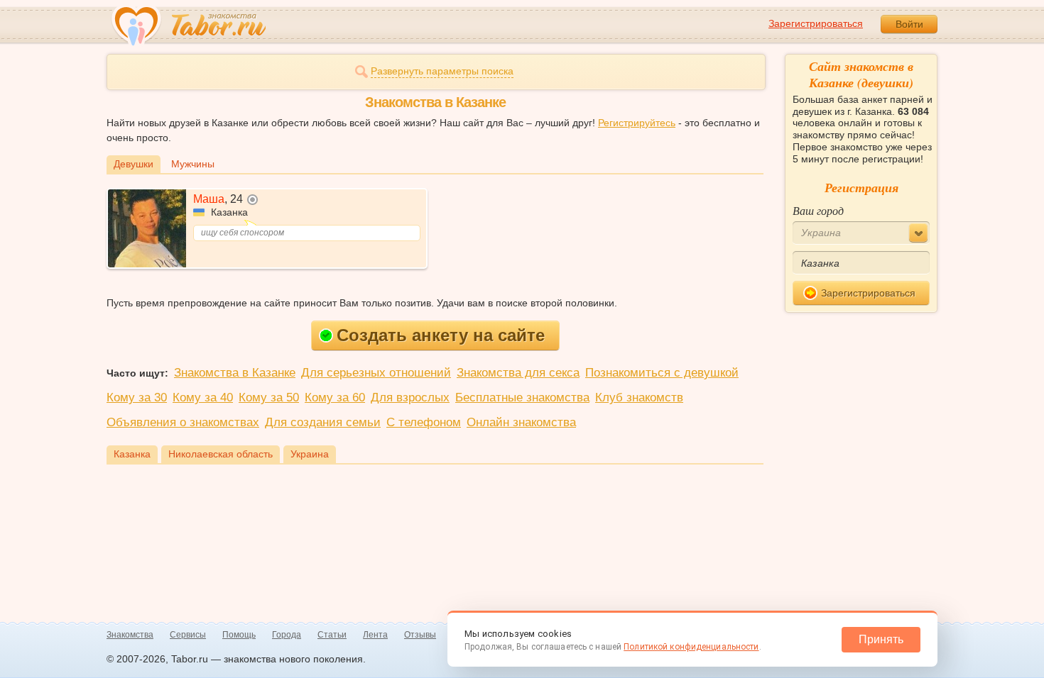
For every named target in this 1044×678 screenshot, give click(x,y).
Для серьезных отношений (376, 372)
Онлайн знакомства (521, 422)
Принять (881, 639)
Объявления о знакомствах (183, 422)
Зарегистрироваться (815, 23)
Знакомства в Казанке (234, 372)
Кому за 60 (335, 397)
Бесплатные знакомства (522, 397)
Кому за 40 (203, 397)
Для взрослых (410, 397)
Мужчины (192, 164)
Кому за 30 (137, 397)
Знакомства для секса (518, 372)
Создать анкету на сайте (441, 335)
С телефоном (423, 422)
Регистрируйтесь (636, 122)
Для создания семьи (323, 422)
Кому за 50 (269, 397)
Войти (909, 24)
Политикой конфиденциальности (691, 647)
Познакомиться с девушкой (662, 372)
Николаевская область (220, 454)
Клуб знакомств (639, 397)
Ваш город (818, 210)
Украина (309, 454)
